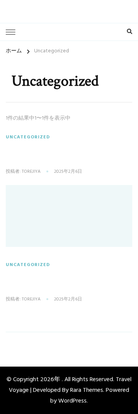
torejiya (31, 172)
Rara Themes (86, 390)
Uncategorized (28, 137)
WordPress (72, 401)
